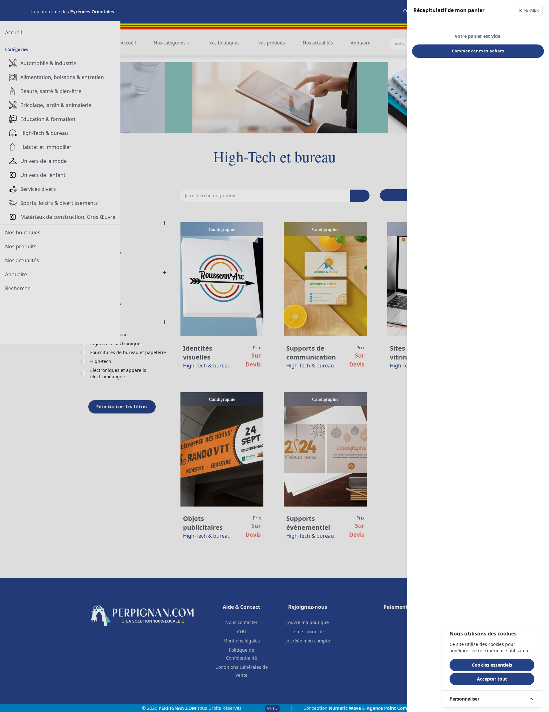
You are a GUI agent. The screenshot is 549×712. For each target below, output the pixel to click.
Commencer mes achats (478, 51)
